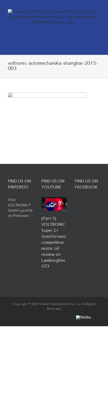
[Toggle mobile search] (89, 46)
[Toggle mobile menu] (98, 46)
